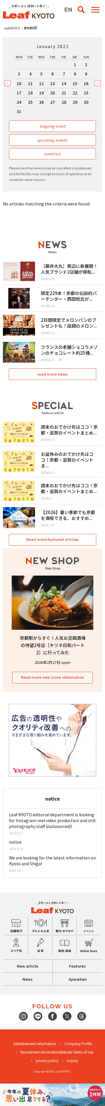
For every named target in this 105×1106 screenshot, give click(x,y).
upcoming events (52, 140)
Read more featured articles (52, 539)
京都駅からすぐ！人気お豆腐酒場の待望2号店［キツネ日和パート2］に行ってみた (52, 645)
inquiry (72, 1060)
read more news (52, 374)
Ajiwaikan (78, 979)
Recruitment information (40, 1051)
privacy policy (47, 1060)
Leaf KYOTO (12, 28)
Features (77, 966)
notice (15, 842)
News (27, 979)
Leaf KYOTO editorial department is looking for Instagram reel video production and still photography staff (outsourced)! (52, 820)
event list (52, 154)
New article (27, 966)
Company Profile (78, 1043)
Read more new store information (52, 677)
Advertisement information (34, 1043)
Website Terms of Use (76, 1051)
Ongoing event (53, 126)
